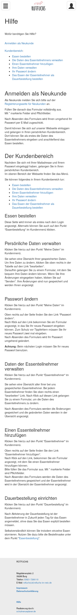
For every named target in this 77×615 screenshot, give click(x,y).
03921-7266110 (31, 579)
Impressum (21, 587)
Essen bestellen (21, 56)
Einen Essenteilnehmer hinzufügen (32, 64)
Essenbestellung (28, 538)
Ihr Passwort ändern (24, 71)
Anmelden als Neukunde (19, 43)
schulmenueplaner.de (26, 611)
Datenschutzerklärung (27, 590)
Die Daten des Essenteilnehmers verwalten (37, 60)
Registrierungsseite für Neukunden (25, 104)
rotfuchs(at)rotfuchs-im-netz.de (37, 582)
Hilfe (18, 601)
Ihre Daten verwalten (24, 67)
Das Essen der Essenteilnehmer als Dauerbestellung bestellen (33, 77)
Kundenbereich (14, 51)
